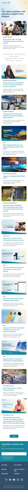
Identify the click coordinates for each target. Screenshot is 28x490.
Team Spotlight (10, 60)
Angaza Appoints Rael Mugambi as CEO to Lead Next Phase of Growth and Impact (13, 84)
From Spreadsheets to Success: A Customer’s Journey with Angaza (13, 269)
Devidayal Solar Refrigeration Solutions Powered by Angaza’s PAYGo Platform (13, 115)
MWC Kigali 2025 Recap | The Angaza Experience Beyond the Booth (13, 147)
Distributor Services (19, 54)
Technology (18, 60)
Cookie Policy (6, 487)
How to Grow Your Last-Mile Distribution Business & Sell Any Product (13, 41)
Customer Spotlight (8, 54)
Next (14, 436)
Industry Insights (7, 37)
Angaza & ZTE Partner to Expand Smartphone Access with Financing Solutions (13, 329)
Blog (2, 9)
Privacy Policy (13, 487)
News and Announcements (11, 58)
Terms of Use (22, 487)
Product (21, 58)
